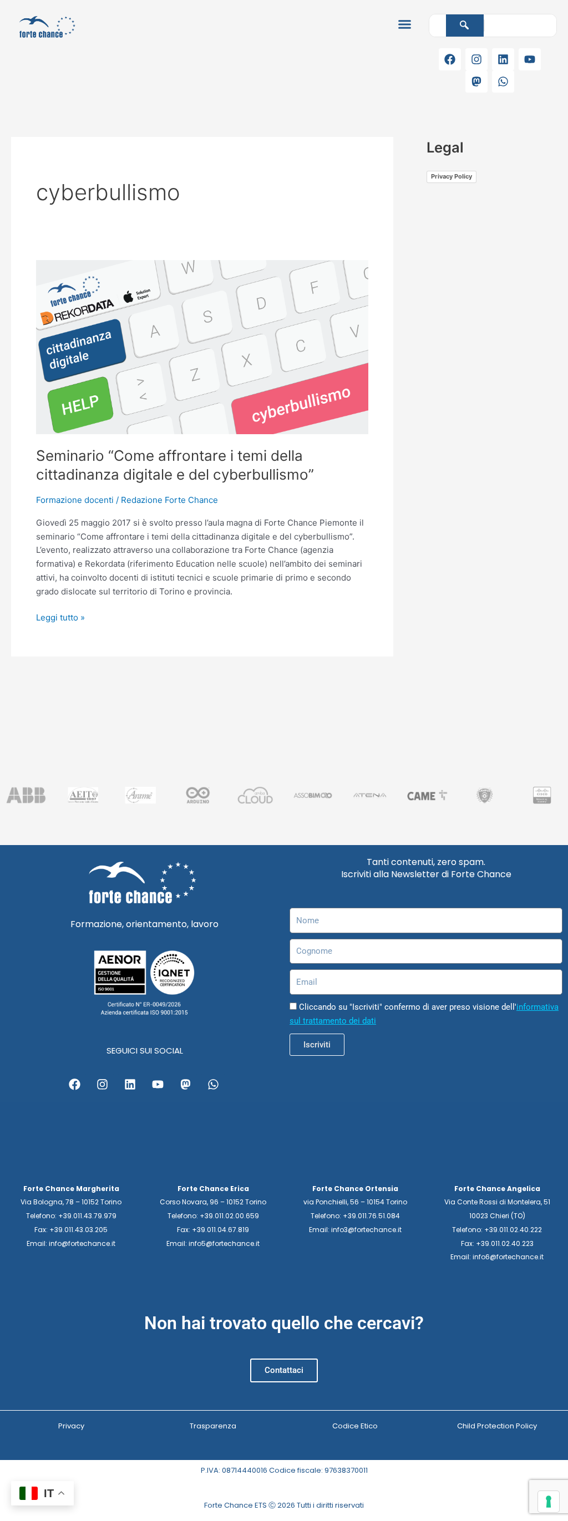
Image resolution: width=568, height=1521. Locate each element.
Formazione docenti (75, 500)
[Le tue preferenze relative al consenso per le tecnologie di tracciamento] (548, 1501)
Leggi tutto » (60, 617)
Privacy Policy (451, 176)
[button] (404, 24)
